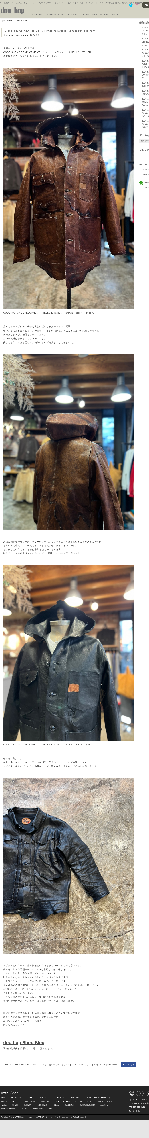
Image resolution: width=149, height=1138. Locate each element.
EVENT (74, 14)
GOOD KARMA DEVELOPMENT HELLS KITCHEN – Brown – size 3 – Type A (48, 313)
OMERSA (27, 1105)
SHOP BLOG (38, 14)
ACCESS (104, 14)
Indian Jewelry (29, 1101)
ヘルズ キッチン (82, 1065)
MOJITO (78, 1101)
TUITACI (23, 1108)
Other (50, 1108)
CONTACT (115, 14)
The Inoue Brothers (8, 1108)
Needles (4, 1105)
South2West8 (69, 1105)
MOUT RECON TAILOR (107, 1101)
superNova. (104, 1105)
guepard (4, 1101)
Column (85, 14)
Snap (94, 14)
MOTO (89, 1101)
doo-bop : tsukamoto (15, 35)
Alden (3, 1097)
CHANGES (60, 1097)
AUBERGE (31, 1097)
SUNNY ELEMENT (87, 1105)
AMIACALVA (16, 1097)
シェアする (129, 1065)
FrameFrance (74, 1097)
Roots (65, 14)
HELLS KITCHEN (81, 52)
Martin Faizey (45, 1101)
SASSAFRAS (42, 1105)
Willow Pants (38, 1108)
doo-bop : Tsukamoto (16, 20)
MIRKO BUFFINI (63, 1101)
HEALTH (15, 1101)
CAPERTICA (45, 1097)
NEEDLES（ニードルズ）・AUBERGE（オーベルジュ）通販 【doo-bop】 (42, 1117)
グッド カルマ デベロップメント (57, 1065)
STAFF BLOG (52, 14)
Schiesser (56, 1105)
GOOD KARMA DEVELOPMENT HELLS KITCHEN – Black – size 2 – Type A (48, 744)
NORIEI (15, 1105)
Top (2, 20)
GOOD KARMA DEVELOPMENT (24, 1065)
